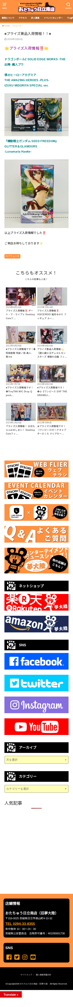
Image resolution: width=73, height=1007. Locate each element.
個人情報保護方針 (43, 975)
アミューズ (13, 256)
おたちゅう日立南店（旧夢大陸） (34, 984)
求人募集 (35, 18)
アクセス (23, 18)
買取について (8, 18)
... (33, 991)
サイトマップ (26, 975)
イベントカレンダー (53, 18)
